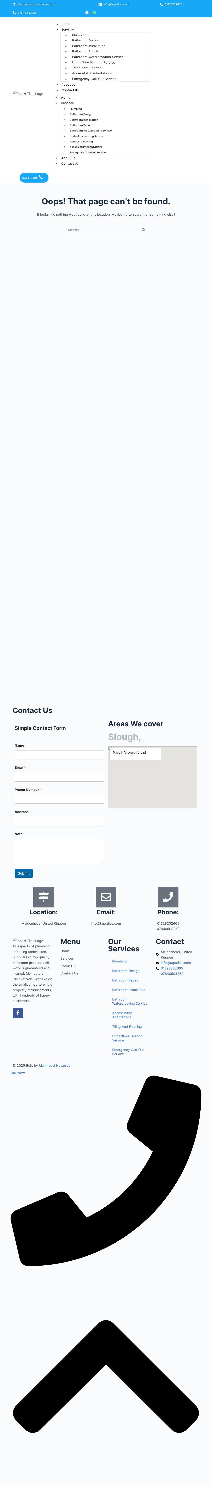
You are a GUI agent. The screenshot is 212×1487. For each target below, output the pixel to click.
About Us (68, 84)
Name (19, 745)
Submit (24, 873)
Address (22, 812)
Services (67, 29)
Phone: (168, 912)
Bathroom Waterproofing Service (98, 57)
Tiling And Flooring (87, 68)
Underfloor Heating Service (93, 62)
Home (65, 24)
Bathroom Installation (88, 46)
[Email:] (106, 897)
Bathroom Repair (85, 51)
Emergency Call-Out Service (94, 79)
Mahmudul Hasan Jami (56, 1065)
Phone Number (28, 790)
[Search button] (143, 230)
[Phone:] (168, 897)
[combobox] (102, 230)
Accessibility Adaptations (92, 73)
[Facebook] (87, 12)
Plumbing (79, 35)
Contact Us (70, 90)
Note (19, 834)
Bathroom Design (85, 40)
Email (20, 768)
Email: (106, 912)
